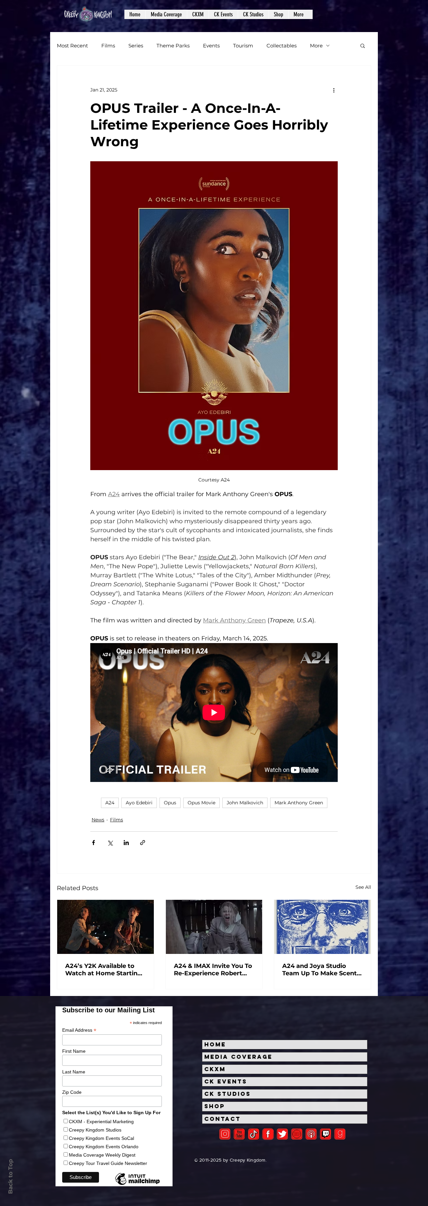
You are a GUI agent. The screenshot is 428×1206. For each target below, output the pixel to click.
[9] (340, 1134)
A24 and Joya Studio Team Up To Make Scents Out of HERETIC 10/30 (321, 969)
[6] (297, 1134)
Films (108, 45)
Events (211, 45)
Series (135, 45)
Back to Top (10, 1176)
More (316, 45)
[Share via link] (142, 842)
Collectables (281, 45)
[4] (282, 1134)
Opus (170, 803)
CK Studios (227, 1093)
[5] (239, 1134)
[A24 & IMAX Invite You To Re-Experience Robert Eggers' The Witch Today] (214, 927)
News (98, 820)
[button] (166, 14)
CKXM (215, 1069)
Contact (222, 1119)
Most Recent (72, 45)
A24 (109, 803)
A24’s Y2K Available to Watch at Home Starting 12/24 (103, 969)
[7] (311, 1134)
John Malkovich (245, 803)
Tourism (243, 45)
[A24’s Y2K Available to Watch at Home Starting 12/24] (105, 927)
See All (363, 887)
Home (215, 1044)
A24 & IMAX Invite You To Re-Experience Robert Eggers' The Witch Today (213, 969)
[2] (225, 1134)
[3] (268, 1134)
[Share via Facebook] (93, 842)
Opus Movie (201, 803)
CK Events (225, 1081)
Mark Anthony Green (299, 803)
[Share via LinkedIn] (126, 842)
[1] (253, 1134)
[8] (325, 1134)
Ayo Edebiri (139, 803)
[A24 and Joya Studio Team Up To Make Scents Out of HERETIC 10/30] (322, 927)
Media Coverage (238, 1056)
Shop (214, 1106)
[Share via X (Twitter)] (110, 842)
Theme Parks (173, 45)
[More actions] (334, 90)
